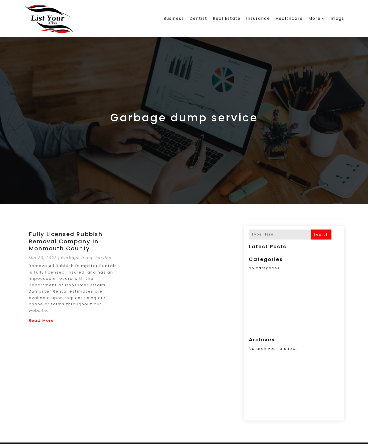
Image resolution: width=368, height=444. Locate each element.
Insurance (258, 18)
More (314, 18)
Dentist (198, 18)
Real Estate (227, 18)
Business (173, 18)
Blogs (337, 18)
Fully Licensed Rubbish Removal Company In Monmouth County (66, 241)
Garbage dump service (86, 257)
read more (41, 320)
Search (321, 234)
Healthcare (289, 18)
